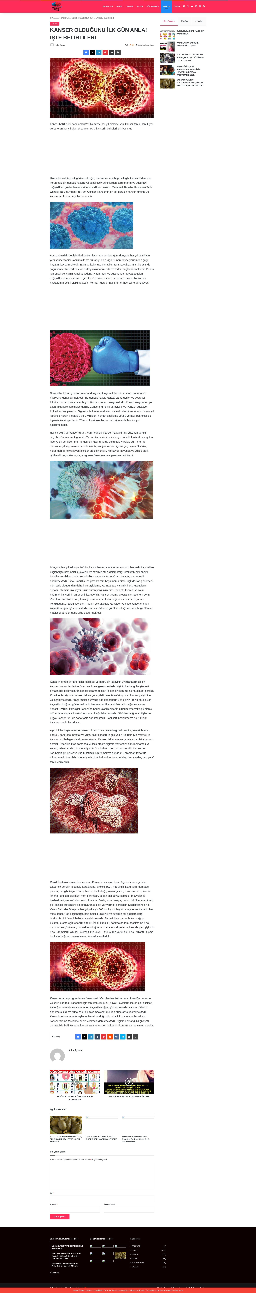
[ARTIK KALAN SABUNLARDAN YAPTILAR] (108, 1263)
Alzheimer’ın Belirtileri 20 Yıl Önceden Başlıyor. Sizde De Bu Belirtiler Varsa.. (136, 1139)
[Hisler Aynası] (56, 6)
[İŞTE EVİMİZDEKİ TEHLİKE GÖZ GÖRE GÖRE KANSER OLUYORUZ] (102, 1125)
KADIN (140, 6)
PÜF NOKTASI (153, 6)
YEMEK (177, 6)
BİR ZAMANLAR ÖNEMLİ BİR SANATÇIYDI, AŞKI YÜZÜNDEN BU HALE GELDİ (190, 57)
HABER (130, 6)
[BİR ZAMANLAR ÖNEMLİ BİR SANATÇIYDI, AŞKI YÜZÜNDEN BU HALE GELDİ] (167, 58)
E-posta (53, 1205)
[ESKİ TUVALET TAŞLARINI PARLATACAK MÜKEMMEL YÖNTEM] (95, 1263)
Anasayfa (55, 18)
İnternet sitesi (109, 1205)
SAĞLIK (166, 6)
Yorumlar (199, 21)
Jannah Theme (78, 1290)
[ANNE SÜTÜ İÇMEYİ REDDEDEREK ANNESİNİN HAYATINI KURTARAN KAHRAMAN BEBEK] (167, 70)
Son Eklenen (169, 21)
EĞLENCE (136, 1246)
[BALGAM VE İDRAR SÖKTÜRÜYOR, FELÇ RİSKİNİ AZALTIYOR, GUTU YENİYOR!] (66, 1125)
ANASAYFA (108, 6)
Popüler (184, 21)
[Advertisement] (102, 152)
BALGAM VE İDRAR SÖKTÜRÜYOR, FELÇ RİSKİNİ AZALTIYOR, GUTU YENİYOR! (66, 1139)
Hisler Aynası (60, 45)
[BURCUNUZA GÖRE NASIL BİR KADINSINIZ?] (167, 35)
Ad (51, 1193)
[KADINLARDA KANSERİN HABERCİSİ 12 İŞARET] (167, 47)
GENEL (120, 6)
